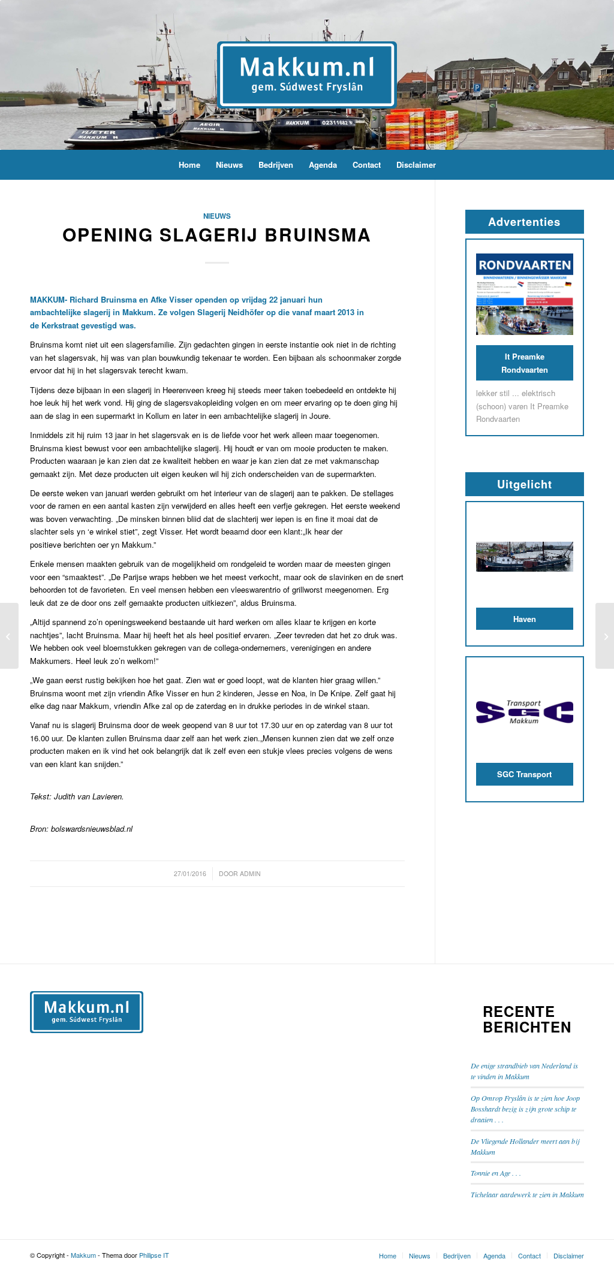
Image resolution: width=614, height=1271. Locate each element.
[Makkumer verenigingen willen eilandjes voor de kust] (9, 636)
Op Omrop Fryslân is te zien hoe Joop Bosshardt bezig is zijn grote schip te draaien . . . (525, 1109)
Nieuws (217, 216)
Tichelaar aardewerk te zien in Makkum (527, 1194)
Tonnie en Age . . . (496, 1173)
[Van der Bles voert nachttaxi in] (604, 636)
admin (250, 873)
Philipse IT (154, 1255)
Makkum (83, 1255)
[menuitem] (189, 165)
